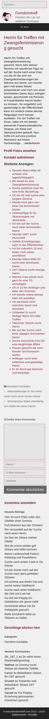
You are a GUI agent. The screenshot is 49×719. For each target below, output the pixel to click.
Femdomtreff (26, 13)
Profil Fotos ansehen (20, 151)
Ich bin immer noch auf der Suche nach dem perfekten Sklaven (21, 573)
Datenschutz (19, 714)
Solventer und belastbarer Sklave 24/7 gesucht (20, 684)
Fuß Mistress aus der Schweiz (24, 525)
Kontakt (32, 714)
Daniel (9, 673)
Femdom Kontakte (18, 386)
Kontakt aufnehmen (19, 157)
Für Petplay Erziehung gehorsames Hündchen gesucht (19, 696)
